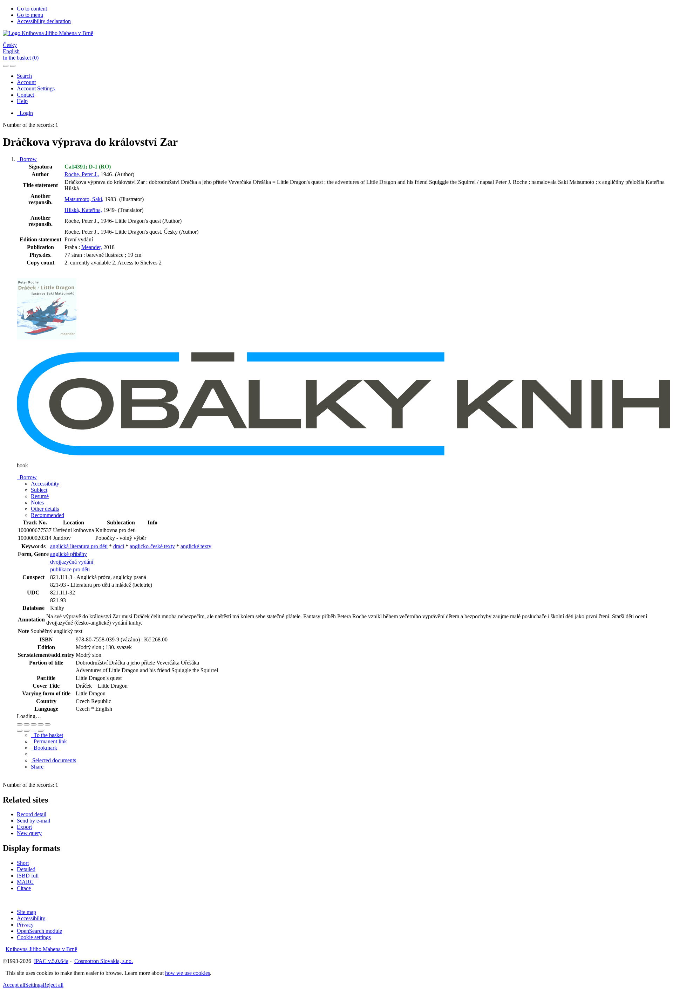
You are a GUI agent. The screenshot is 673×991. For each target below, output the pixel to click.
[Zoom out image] (26, 724)
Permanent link (49, 741)
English (11, 51)
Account (26, 82)
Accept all (14, 985)
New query (29, 833)
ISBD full (28, 876)
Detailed (26, 869)
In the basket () (21, 58)
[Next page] (40, 731)
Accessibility (31, 918)
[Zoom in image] (19, 724)
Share (37, 767)
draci (118, 546)
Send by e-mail (33, 821)
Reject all (53, 985)
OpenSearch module (39, 931)
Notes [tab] (37, 502)
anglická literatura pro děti (79, 546)
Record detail (31, 814)
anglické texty (196, 546)
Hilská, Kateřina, (83, 210)
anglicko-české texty (152, 546)
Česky (10, 45)
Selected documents (53, 760)
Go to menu (30, 15)
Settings (34, 985)
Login (25, 113)
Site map (26, 912)
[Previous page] (33, 731)
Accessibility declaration (44, 21)
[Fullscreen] (40, 724)
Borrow (27, 159)
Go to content (32, 9)
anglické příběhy (68, 554)
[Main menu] (12, 66)
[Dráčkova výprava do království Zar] (46, 349)
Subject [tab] (39, 490)
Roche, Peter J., (81, 174)
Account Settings (36, 88)
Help (22, 101)
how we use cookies (187, 973)
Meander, (91, 247)
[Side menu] (5, 66)
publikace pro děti (70, 569)
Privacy (25, 925)
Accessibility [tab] (45, 484)
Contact (25, 95)
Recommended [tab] (47, 515)
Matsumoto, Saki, (83, 199)
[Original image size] (33, 724)
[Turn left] (19, 731)
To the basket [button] (47, 735)
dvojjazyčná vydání (71, 562)
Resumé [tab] (40, 496)
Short (23, 863)
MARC (25, 882)
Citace (24, 888)
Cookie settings (34, 937)
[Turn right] (26, 731)
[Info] (47, 724)
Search (24, 76)
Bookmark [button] (44, 748)
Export (24, 827)
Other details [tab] (45, 509)
